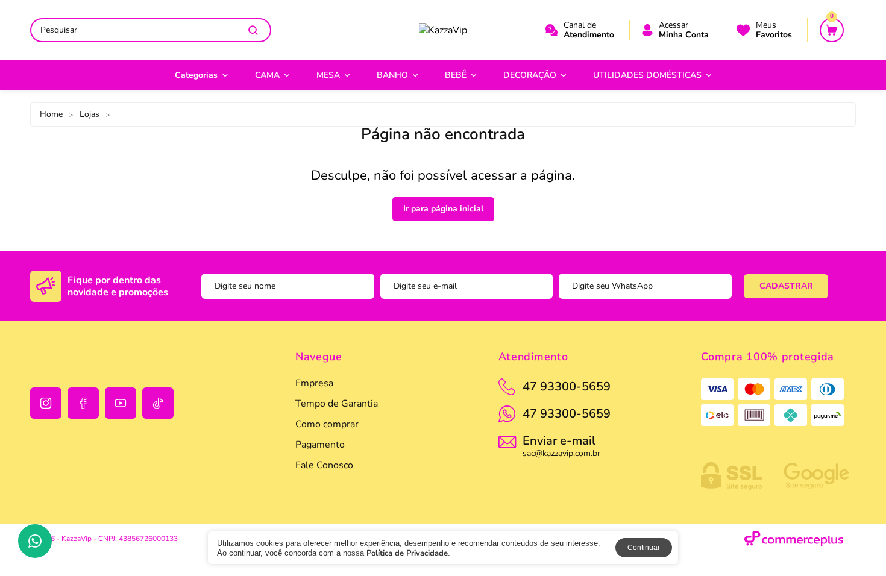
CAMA (267, 75)
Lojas (89, 114)
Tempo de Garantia (336, 404)
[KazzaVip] (443, 30)
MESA (328, 75)
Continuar (643, 547)
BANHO (392, 75)
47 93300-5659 (567, 413)
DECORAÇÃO (529, 75)
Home (51, 114)
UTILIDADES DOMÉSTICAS (647, 75)
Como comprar (327, 424)
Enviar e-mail (561, 445)
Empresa (314, 383)
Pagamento (320, 444)
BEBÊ (456, 75)
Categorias (196, 75)
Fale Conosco (324, 465)
